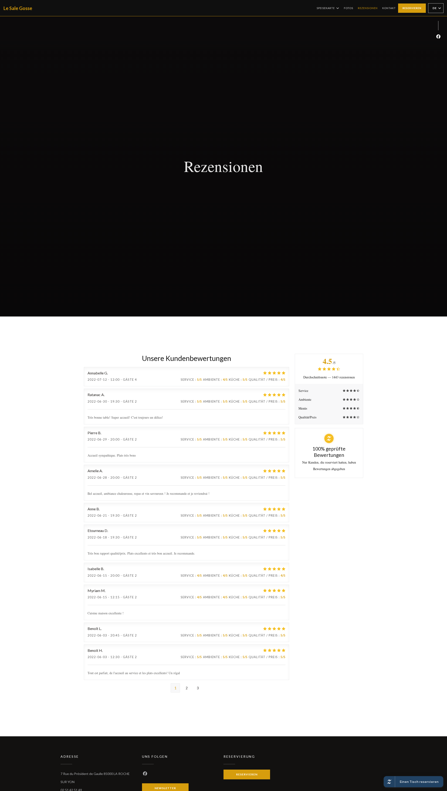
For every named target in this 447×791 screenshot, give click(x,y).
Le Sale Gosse (17, 8)
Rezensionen (368, 8)
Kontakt (389, 8)
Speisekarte (326, 8)
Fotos (348, 8)
